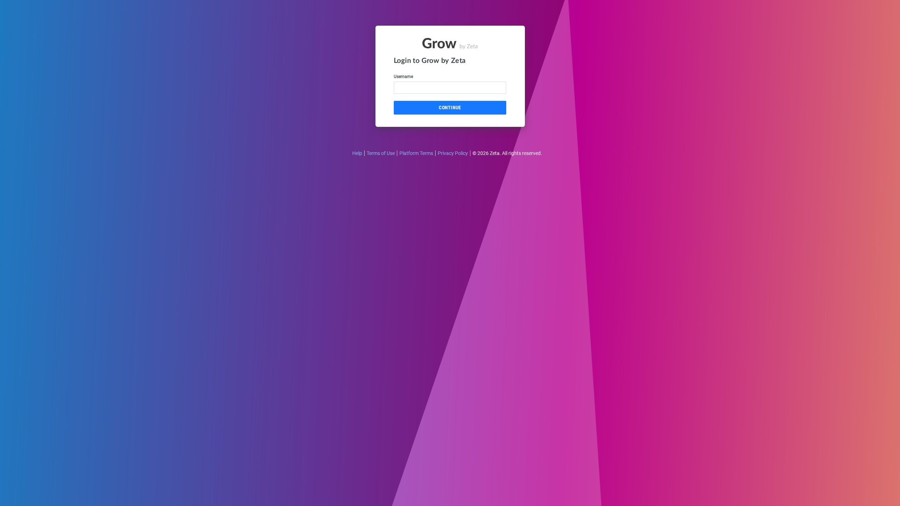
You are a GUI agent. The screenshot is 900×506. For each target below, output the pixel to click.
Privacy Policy (453, 153)
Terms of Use (381, 153)
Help (357, 153)
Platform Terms (416, 153)
